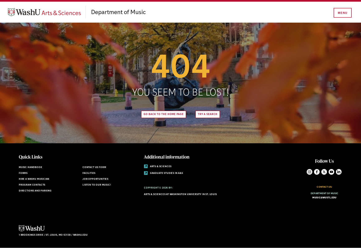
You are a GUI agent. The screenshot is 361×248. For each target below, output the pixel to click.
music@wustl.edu (324, 198)
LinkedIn (339, 172)
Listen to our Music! (97, 185)
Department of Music (118, 13)
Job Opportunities (95, 179)
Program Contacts (32, 185)
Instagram (309, 172)
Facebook (317, 172)
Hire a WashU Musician (34, 179)
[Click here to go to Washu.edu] (32, 231)
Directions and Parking (35, 191)
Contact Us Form (94, 167)
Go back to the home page (164, 114)
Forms (23, 173)
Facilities (89, 173)
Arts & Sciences (160, 166)
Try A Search (207, 114)
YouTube (331, 172)
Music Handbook (30, 167)
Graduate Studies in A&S (166, 173)
